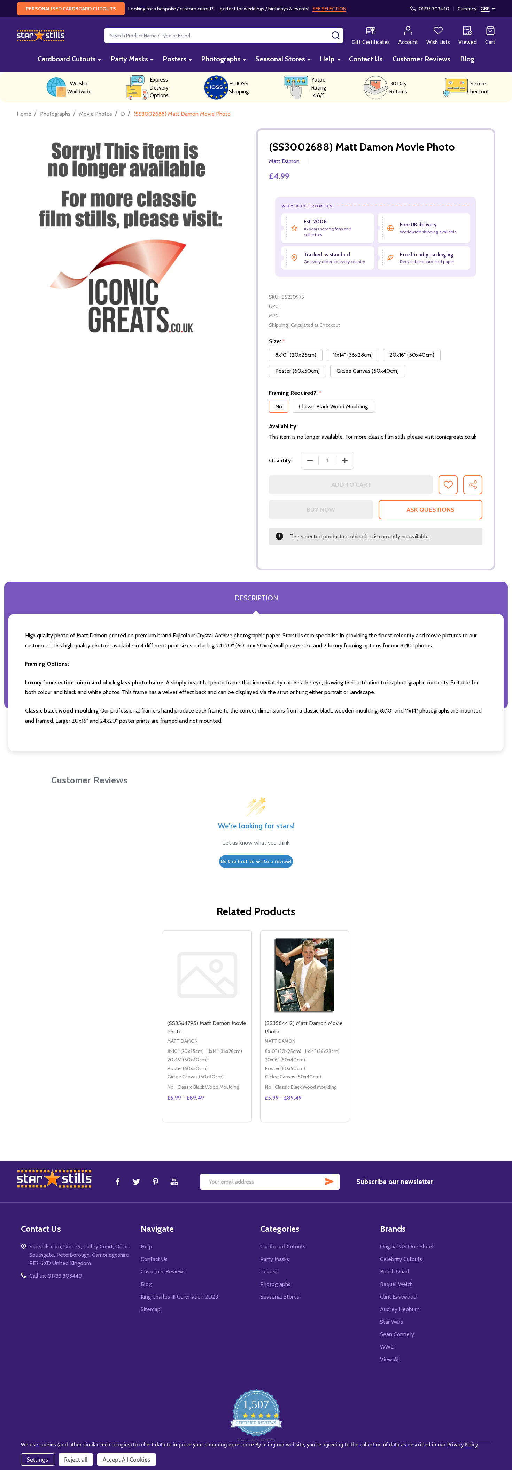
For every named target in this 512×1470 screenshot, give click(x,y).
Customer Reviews (421, 59)
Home (24, 113)
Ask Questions (430, 510)
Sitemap (151, 1309)
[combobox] (223, 35)
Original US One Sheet (407, 1246)
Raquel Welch (396, 1284)
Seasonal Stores (280, 59)
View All (390, 1359)
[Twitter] (136, 1181)
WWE (387, 1347)
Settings (37, 1459)
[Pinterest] (155, 1181)
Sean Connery (397, 1334)
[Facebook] (117, 1181)
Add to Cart (351, 484)
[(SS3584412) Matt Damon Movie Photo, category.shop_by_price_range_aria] (305, 975)
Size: (277, 341)
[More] (99, 59)
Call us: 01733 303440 (55, 1275)
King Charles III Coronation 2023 (179, 1296)
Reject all (75, 1459)
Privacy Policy (462, 1444)
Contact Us (366, 59)
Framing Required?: (295, 393)
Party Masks (129, 59)
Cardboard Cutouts (67, 59)
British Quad (394, 1271)
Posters (174, 59)
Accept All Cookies (126, 1459)
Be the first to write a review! (256, 861)
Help (327, 59)
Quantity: (281, 460)
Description (256, 598)
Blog (467, 59)
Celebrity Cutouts (401, 1259)
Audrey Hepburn (400, 1309)
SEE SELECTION (329, 9)
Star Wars (391, 1321)
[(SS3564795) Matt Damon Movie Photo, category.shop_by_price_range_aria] (207, 975)
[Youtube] (174, 1181)
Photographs (221, 59)
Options (317, 1119)
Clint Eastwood (398, 1296)
